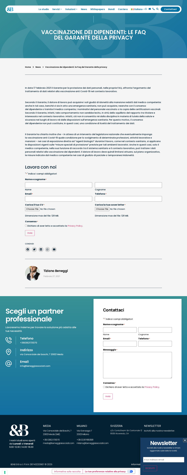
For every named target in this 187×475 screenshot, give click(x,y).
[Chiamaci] (146, 9)
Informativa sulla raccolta (67, 471)
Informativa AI (138, 464)
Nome (28, 189)
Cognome (100, 189)
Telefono (26, 338)
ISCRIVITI (150, 468)
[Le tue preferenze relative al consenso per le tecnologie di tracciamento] (4, 472)
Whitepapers (97, 9)
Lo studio (44, 9)
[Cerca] (157, 9)
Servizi (56, 9)
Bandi (111, 9)
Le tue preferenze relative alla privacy (105, 471)
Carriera (123, 9)
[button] (27, 249)
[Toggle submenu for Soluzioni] (76, 9)
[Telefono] (154, 9)
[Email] (150, 9)
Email (24, 362)
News (84, 9)
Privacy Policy (75, 225)
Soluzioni (70, 9)
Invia (29, 233)
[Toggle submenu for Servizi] (61, 9)
